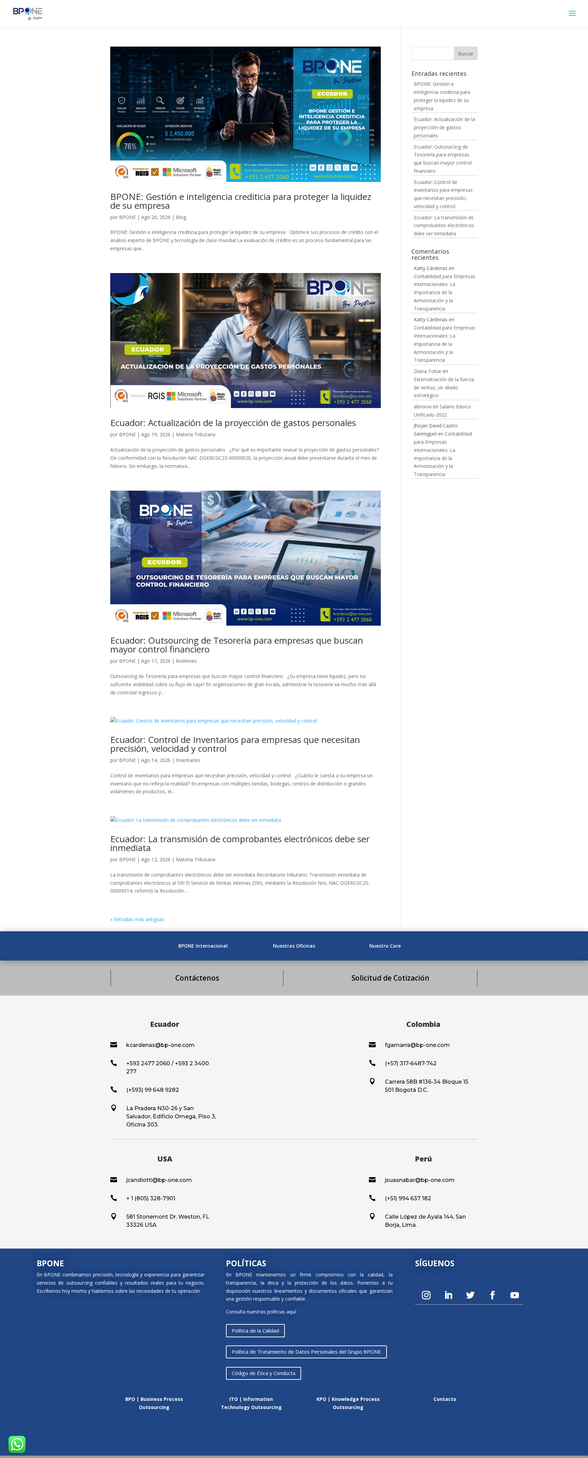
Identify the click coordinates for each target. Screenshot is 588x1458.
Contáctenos (197, 978)
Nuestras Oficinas (294, 946)
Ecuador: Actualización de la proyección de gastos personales (233, 423)
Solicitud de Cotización (390, 978)
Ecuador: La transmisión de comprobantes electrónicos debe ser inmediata (240, 843)
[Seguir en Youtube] (514, 1295)
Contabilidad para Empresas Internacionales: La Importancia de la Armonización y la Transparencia (444, 292)
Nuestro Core (385, 946)
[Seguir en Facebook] (492, 1295)
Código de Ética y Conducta (263, 1373)
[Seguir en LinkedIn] (448, 1295)
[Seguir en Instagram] (426, 1295)
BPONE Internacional (203, 946)
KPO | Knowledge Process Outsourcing (348, 1403)
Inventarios (188, 760)
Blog (181, 217)
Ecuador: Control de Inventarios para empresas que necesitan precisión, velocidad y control (235, 744)
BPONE (127, 217)
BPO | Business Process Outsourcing (154, 1403)
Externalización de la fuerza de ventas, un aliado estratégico (444, 387)
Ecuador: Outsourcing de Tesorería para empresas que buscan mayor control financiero (236, 644)
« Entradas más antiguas (137, 919)
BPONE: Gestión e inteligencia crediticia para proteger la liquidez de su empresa (240, 200)
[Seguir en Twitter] (470, 1295)
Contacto (445, 1399)
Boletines (186, 661)
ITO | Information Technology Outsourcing (251, 1403)
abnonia (422, 406)
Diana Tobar (427, 371)
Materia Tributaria (195, 434)
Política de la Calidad (255, 1330)
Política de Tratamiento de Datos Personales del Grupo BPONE (306, 1351)
